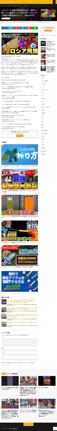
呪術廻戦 (43, 112)
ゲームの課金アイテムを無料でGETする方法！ (14, 5)
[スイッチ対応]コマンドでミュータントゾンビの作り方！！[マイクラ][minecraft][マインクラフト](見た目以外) (19, 165)
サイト (2, 357)
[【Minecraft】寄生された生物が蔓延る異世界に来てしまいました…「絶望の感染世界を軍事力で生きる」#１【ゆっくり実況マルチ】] (3, 309)
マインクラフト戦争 (43, 387)
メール (3, 352)
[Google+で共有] (17, 28)
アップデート (44, 83)
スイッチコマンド (5, 167)
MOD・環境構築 (45, 80)
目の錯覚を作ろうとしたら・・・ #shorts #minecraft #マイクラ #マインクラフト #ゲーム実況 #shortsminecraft (50, 43)
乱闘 (42, 101)
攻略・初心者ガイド (45, 133)
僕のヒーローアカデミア (46, 107)
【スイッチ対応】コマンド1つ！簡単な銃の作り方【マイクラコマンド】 (13, 242)
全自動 (43, 110)
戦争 (8, 18)
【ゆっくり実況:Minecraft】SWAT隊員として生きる (50, 49)
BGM (43, 78)
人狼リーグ (44, 104)
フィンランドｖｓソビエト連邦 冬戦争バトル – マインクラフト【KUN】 (28, 411)
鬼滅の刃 (43, 147)
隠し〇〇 (43, 144)
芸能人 (43, 139)
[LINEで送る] (35, 28)
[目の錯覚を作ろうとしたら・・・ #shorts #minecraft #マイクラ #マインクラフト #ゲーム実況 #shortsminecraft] (43, 43)
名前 (2, 348)
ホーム (2, 5)
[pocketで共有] (29, 28)
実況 (42, 121)
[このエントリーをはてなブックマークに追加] (23, 28)
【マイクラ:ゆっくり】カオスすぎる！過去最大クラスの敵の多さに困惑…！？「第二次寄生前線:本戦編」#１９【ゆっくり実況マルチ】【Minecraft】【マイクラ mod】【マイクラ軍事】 (21, 301)
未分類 (43, 136)
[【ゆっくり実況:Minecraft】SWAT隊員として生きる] (43, 50)
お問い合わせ (26, 5)
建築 (42, 124)
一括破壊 (43, 98)
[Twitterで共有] (11, 28)
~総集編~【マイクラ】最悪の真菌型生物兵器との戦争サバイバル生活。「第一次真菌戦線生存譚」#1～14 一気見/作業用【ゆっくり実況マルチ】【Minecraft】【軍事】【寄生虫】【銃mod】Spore (28, 391)
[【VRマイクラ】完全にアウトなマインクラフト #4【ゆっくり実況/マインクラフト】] (43, 62)
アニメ (43, 86)
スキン (43, 92)
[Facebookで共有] (4, 28)
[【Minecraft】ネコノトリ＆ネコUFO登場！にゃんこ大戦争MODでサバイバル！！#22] (3, 324)
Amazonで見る (19, 135)
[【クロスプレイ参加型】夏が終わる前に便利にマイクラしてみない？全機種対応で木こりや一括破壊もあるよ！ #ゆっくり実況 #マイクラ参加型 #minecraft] (43, 68)
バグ (42, 95)
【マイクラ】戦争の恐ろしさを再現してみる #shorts (9, 388)
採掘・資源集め (44, 130)
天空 (42, 118)
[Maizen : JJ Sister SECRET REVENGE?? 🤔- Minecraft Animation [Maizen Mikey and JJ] (43, 56)
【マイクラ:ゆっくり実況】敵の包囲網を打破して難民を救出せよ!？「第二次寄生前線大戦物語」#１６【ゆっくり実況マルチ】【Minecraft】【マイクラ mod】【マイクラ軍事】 (22, 316)
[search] (55, 35)
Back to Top (28, 424)
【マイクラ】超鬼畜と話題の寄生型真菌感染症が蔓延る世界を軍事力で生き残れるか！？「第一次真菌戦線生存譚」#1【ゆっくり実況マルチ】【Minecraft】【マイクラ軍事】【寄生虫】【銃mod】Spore (10, 414)
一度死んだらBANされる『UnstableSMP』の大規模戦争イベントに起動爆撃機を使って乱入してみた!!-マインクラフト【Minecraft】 (46, 413)
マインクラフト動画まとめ (12, 428)
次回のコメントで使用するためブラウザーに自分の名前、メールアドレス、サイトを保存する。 (18, 362)
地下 (42, 115)
